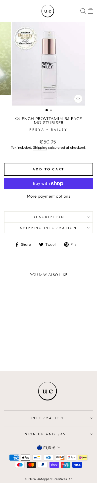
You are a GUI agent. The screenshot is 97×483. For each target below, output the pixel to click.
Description (48, 217)
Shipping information (48, 228)
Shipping (40, 147)
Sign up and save (47, 434)
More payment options (48, 196)
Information (47, 418)
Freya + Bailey (48, 129)
